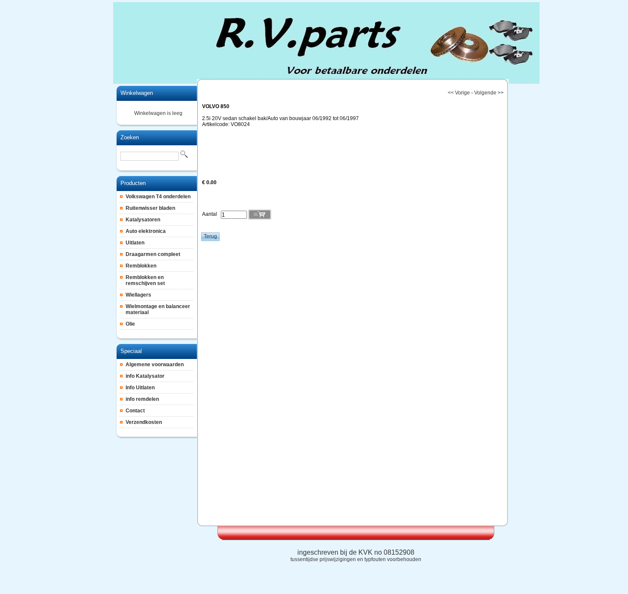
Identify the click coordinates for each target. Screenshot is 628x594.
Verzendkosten (144, 422)
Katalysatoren (143, 220)
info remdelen (142, 399)
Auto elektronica (146, 231)
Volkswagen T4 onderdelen (158, 197)
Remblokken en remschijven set (145, 280)
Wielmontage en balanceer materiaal (158, 309)
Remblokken (141, 266)
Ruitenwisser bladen (150, 208)
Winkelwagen (136, 93)
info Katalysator (145, 376)
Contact (135, 411)
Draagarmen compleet (153, 254)
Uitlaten (135, 243)
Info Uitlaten (140, 388)
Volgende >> (489, 93)
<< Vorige (459, 93)
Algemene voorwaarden (155, 365)
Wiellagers (138, 295)
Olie (130, 324)
